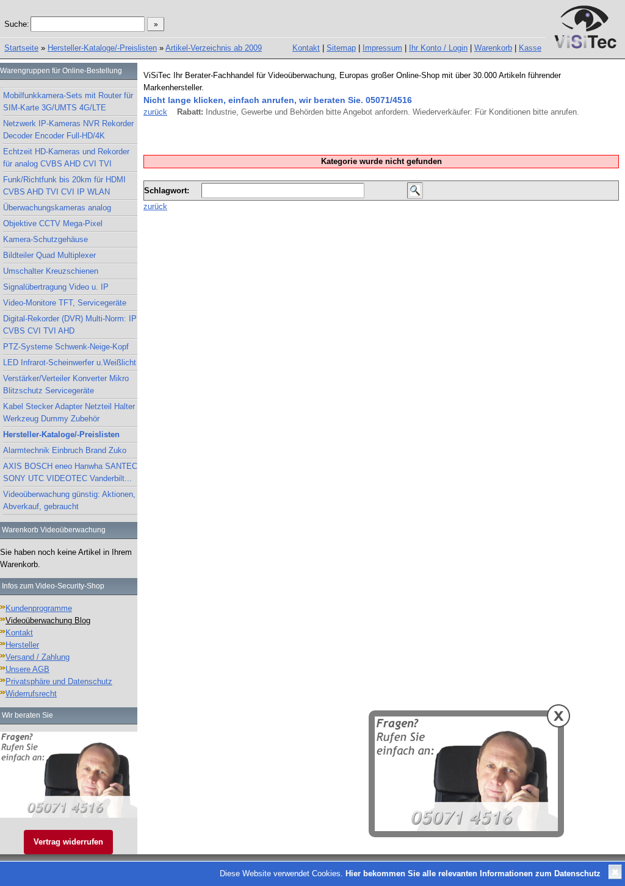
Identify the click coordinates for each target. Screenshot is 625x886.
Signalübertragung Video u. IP (56, 286)
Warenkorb (493, 47)
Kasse (530, 47)
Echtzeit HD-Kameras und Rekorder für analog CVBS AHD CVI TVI (66, 157)
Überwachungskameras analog (57, 207)
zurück (155, 111)
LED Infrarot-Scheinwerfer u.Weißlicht (69, 362)
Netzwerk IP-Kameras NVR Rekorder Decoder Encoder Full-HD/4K (68, 129)
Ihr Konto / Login (438, 47)
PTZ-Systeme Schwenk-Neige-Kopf (66, 346)
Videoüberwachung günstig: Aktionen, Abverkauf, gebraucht (69, 500)
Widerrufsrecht (31, 693)
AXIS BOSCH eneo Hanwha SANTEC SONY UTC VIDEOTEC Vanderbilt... (70, 472)
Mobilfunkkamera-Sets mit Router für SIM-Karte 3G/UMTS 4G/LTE (68, 101)
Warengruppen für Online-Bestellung (61, 70)
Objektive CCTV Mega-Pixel (53, 223)
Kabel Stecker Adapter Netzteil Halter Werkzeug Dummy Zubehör (69, 412)
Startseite (21, 47)
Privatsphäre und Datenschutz (58, 681)
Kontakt (306, 47)
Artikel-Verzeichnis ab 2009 (213, 47)
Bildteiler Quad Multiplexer (49, 255)
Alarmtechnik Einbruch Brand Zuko (64, 450)
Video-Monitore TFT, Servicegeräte (64, 302)
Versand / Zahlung (37, 657)
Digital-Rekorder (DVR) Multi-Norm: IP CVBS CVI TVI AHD (70, 324)
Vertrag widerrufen (68, 841)
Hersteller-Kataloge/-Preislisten (102, 47)
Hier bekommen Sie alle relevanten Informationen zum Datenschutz (473, 873)
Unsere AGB (27, 669)
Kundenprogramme (38, 608)
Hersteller (22, 644)
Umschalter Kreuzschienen (50, 271)
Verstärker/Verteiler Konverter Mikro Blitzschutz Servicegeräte (66, 384)
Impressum (382, 47)
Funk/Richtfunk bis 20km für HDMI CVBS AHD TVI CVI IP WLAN (64, 185)
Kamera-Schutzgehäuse (45, 239)
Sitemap (341, 47)
